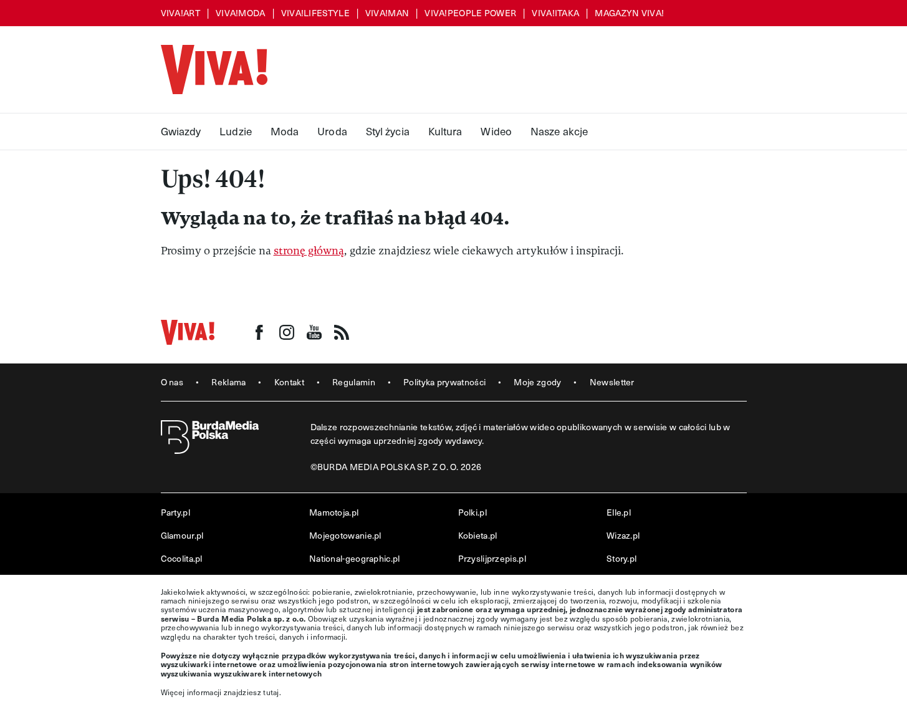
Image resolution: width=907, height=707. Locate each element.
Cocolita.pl (182, 558)
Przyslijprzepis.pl (492, 558)
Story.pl (621, 558)
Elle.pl (619, 512)
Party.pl (175, 512)
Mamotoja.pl (333, 512)
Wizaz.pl (623, 535)
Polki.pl (472, 512)
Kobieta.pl (477, 535)
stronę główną (309, 251)
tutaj (271, 692)
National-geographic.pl (354, 558)
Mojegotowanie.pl (345, 535)
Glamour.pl (182, 535)
